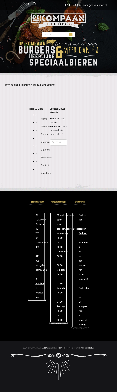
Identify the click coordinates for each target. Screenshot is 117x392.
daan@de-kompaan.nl (95, 5)
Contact (45, 165)
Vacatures (46, 173)
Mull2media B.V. (87, 348)
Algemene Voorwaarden (52, 348)
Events (44, 134)
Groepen (45, 142)
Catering (45, 149)
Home (44, 118)
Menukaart (46, 126)
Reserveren (46, 157)
